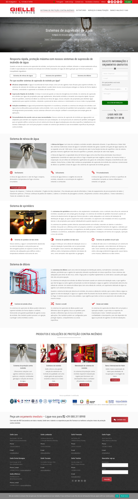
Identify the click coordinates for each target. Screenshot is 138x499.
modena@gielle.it (25, 470)
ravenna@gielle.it (25, 485)
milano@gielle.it (45, 453)
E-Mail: (104, 469)
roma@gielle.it (14, 453)
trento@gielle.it (75, 477)
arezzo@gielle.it (45, 470)
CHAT (129, 2)
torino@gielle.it (75, 453)
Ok (117, 496)
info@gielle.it (12, 2)
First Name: (105, 462)
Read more (124, 496)
